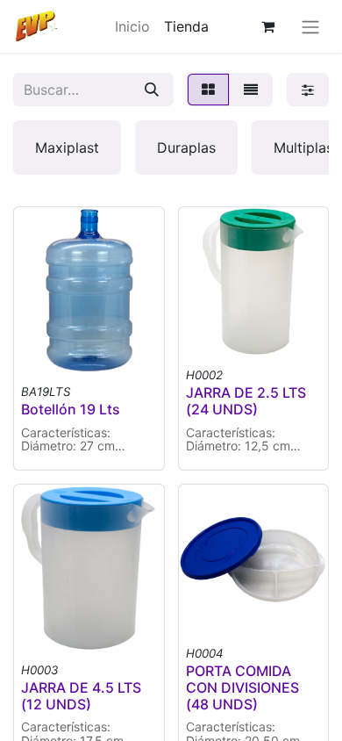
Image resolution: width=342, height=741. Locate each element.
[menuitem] (132, 26)
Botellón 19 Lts (70, 409)
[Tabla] (208, 89)
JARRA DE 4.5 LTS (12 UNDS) (81, 696)
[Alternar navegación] (310, 26)
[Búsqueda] (152, 89)
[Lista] (251, 89)
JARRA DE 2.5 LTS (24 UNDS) (246, 401)
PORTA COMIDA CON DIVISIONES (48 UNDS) (242, 687)
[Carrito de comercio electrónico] (267, 26)
